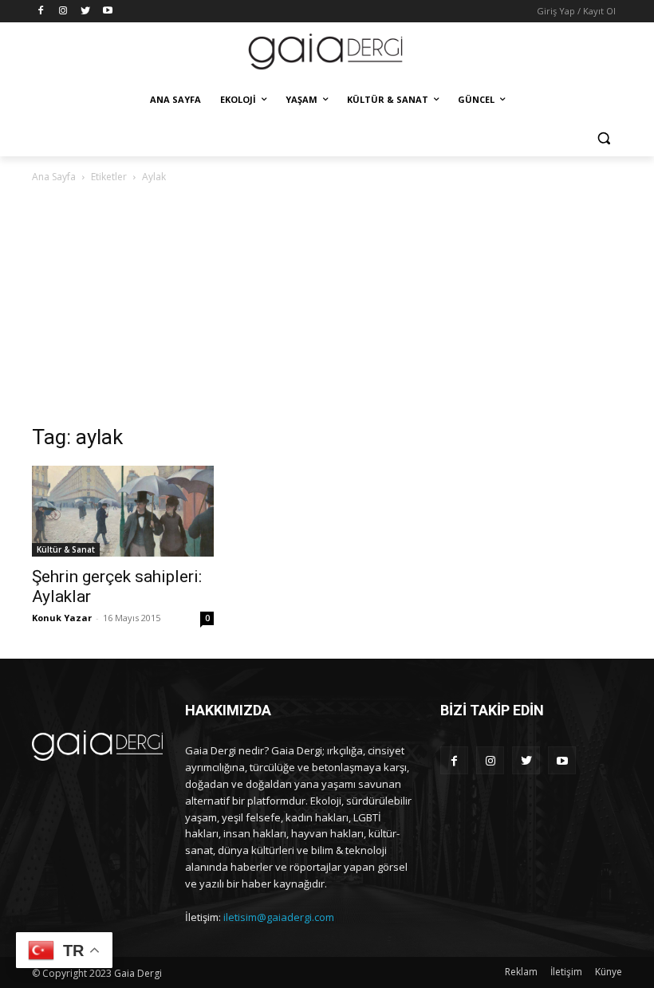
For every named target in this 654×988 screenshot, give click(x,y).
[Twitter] (86, 11)
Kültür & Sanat (66, 549)
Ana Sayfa (54, 176)
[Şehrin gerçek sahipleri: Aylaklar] (123, 511)
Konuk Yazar (62, 618)
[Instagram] (63, 11)
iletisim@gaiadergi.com (278, 917)
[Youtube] (107, 11)
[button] (603, 138)
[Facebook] (41, 11)
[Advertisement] (327, 305)
